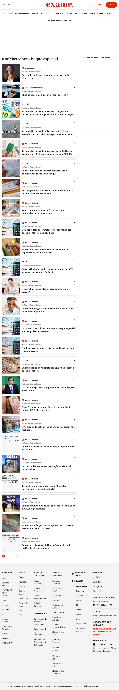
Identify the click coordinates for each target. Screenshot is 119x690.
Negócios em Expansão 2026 (19, 13)
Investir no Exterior (57, 618)
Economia (6, 610)
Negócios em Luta (58, 633)
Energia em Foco (59, 612)
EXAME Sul (57, 596)
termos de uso (27, 686)
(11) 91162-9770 (104, 605)
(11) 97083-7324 (104, 644)
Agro (78, 619)
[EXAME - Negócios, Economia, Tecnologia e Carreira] (59, 5)
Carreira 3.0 (81, 596)
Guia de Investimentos (40, 597)
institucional (14, 686)
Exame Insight (5, 620)
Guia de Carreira (37, 604)
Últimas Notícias (5, 584)
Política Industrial (56, 640)
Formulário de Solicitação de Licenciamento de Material (104, 631)
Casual (22, 577)
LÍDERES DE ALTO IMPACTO (7, 593)
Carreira (5, 605)
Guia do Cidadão (37, 582)
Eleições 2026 (45, 13)
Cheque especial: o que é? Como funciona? (45, 95)
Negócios (6, 638)
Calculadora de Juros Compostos (40, 632)
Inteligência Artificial (62, 13)
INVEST (4, 13)
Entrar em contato (101, 601)
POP (20, 615)
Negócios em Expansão (58, 672)
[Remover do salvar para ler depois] (74, 67)
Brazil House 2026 (58, 589)
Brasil (4, 600)
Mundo (22, 572)
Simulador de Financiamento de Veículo (40, 642)
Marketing (23, 582)
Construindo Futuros (57, 606)
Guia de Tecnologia (38, 589)
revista (79, 581)
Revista (85, 13)
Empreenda (81, 623)
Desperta (80, 600)
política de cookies (43, 686)
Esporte (22, 586)
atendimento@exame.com (104, 615)
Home (4, 578)
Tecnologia (23, 598)
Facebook (97, 591)
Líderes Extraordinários (59, 625)
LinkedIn (97, 582)
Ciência (22, 610)
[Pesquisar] (9, 5)
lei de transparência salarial (86, 686)
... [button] (13, 556)
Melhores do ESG (57, 664)
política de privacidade (62, 686)
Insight (35, 13)
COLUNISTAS (7, 643)
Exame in (80, 591)
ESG (75, 13)
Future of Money (23, 604)
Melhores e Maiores (57, 657)
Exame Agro (22, 592)
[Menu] (4, 5)
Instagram (97, 586)
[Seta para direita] (113, 13)
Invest (4, 634)
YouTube (97, 577)
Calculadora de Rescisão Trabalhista (40, 622)
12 (17, 556)
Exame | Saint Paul (97, 13)
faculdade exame (80, 574)
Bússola (55, 600)
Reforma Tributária (57, 582)
